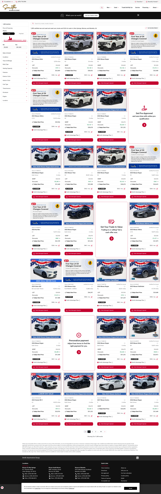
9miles (124, 61)
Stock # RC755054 (134, 57)
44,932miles (56, 402)
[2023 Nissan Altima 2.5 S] (46, 100)
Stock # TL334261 (36, 57)
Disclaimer (124, 481)
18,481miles (155, 345)
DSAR (122, 478)
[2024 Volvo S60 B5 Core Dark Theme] (46, 270)
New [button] (108, 7)
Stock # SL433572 (134, 341)
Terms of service (106, 478)
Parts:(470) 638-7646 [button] (83, 478)
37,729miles (155, 288)
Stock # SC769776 (134, 170)
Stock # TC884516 (36, 341)
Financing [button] (145, 7)
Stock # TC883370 (69, 114)
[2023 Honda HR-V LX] (46, 384)
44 (101, 431)
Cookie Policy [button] (38, 488)
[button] (7, 1)
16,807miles (155, 175)
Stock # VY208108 (101, 398)
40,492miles (56, 288)
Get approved (105, 473)
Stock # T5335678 (36, 227)
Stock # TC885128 (69, 227)
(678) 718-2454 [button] (22, 1)
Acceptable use (105, 481)
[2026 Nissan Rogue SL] (111, 270)
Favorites (139, 1)
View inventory (105, 468)
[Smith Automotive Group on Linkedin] (137, 458)
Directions (104, 470)
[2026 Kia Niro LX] (46, 213)
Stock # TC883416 (36, 170)
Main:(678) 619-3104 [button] (57, 473)
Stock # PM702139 (36, 398)
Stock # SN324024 (134, 227)
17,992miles (155, 61)
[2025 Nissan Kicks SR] (144, 327)
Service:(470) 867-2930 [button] (57, 476)
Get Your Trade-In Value (91, 15)
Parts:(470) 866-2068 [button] (57, 478)
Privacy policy (105, 475)
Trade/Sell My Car (127, 7)
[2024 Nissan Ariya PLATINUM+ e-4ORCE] (79, 270)
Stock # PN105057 (69, 170)
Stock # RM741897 (69, 284)
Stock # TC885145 (101, 341)
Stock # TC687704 (101, 284)
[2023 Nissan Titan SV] (79, 156)
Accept (130, 488)
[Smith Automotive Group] (11, 7)
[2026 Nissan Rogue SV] (79, 43)
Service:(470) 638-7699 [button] (83, 476)
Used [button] (115, 7)
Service (137, 7)
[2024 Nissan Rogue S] (144, 43)
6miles (124, 118)
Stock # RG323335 (36, 284)
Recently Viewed (152, 1)
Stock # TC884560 (134, 398)
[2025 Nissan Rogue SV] (144, 156)
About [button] (154, 7)
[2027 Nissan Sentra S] (111, 384)
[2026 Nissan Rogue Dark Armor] (111, 100)
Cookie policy (125, 475)
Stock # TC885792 (69, 398)
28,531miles (122, 288)
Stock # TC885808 (101, 57)
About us (123, 468)
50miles (90, 61)
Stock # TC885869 (101, 170)
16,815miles (56, 232)
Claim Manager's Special (41, 83)
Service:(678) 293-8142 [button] (31, 476)
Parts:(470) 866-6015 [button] (30, 478)
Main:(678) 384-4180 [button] (30, 473)
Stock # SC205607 (134, 284)
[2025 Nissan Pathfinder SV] (144, 270)
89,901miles (89, 175)
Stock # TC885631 (101, 114)
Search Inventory (102, 7)
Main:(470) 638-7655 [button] (83, 473)
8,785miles (57, 61)
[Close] (138, 15)
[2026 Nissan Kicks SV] (46, 43)
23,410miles (56, 118)
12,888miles (89, 288)
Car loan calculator (126, 473)
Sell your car (124, 470)
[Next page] (105, 431)
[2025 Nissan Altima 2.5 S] (144, 213)
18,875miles (155, 232)
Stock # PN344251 (36, 114)
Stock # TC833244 (69, 57)
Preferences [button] (71, 488)
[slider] (3, 41)
